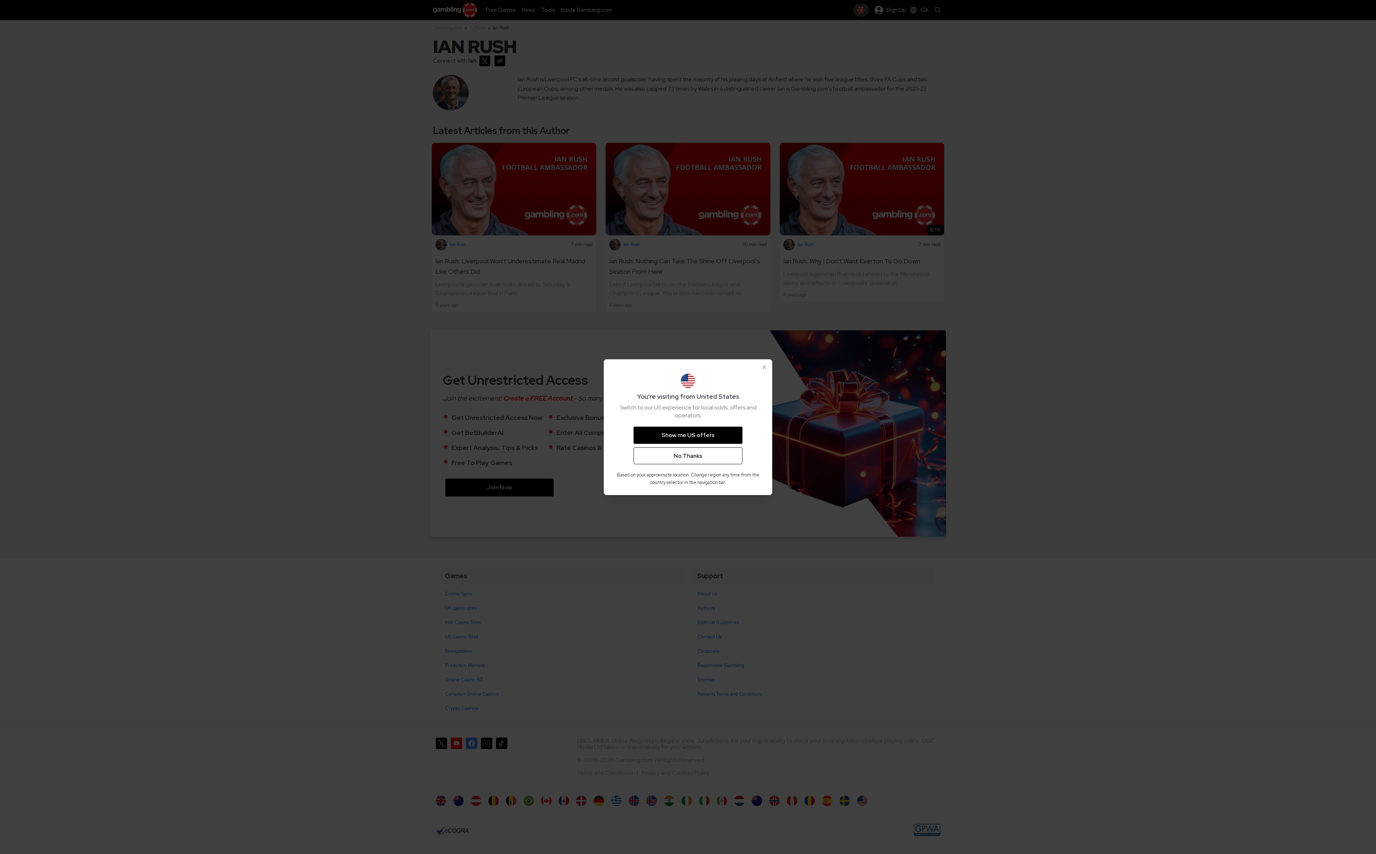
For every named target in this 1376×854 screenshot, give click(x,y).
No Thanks (688, 456)
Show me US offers (688, 435)
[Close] (764, 367)
